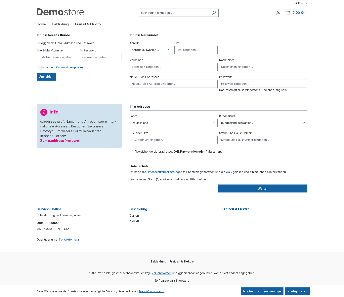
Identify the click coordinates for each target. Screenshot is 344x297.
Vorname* (136, 60)
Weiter (263, 188)
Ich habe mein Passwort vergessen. (60, 67)
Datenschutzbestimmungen (164, 172)
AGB (229, 172)
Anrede (135, 43)
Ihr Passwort (88, 50)
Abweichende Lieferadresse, (178, 151)
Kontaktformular (69, 239)
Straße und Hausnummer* (236, 133)
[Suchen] (214, 13)
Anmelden (46, 76)
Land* (134, 116)
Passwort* (226, 77)
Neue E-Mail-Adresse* (144, 77)
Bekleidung (138, 209)
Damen (134, 215)
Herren (134, 220)
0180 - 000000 (49, 223)
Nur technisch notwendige (262, 291)
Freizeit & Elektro (235, 209)
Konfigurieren (297, 291)
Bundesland (227, 116)
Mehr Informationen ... (151, 291)
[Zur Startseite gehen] (60, 11)
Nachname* (227, 60)
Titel (177, 43)
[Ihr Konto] (278, 13)
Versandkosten (162, 273)
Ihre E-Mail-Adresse (50, 50)
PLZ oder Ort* (139, 133)
